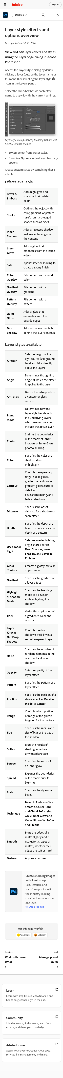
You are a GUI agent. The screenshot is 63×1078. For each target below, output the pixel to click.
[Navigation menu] (5, 4)
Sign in (55, 4)
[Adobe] (17, 4)
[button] (45, 4)
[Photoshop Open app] (58, 15)
